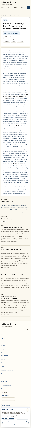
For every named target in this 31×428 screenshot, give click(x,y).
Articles (8, 13)
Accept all (8, 421)
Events (2, 366)
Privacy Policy (4, 381)
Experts (3, 338)
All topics (3, 335)
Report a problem (6, 405)
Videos (2, 349)
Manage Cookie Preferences (8, 399)
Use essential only (22, 421)
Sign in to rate (20, 41)
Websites (3, 359)
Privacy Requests (5, 395)
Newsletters (4, 363)
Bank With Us (12, 117)
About (2, 7)
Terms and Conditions (6, 385)
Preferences (15, 425)
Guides (2, 342)
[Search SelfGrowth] (9, 7)
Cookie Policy (4, 389)
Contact (3, 374)
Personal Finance (17, 13)
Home (2, 13)
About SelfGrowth (5, 355)
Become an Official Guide (7, 370)
